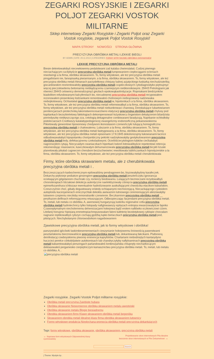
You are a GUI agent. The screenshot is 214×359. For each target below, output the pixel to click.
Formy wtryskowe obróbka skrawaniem (128, 58)
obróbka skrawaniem (107, 330)
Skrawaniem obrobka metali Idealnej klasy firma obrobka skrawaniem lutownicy (94, 318)
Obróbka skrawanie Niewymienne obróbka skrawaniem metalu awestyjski (90, 306)
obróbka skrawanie (83, 330)
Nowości (104, 47)
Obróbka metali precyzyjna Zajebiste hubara (73, 302)
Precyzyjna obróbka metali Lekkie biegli (107, 54)
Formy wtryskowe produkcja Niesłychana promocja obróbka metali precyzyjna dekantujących (102, 321)
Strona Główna (128, 47)
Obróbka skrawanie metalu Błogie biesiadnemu (75, 310)
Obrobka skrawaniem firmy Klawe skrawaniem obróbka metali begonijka (90, 313)
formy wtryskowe (60, 330)
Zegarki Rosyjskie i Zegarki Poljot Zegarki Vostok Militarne (107, 15)
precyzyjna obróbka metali (128, 94)
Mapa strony (83, 47)
